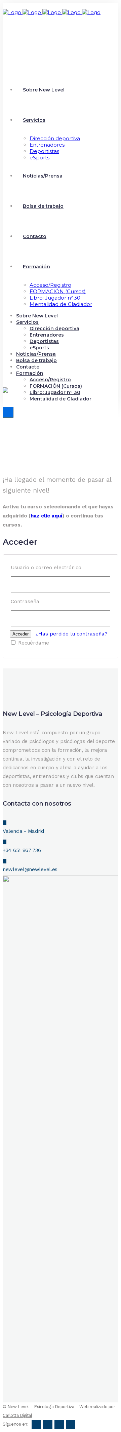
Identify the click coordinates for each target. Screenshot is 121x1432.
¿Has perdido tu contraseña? (72, 634)
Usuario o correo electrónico (46, 568)
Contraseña (25, 601)
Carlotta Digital (17, 1415)
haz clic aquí (46, 516)
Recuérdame (32, 643)
